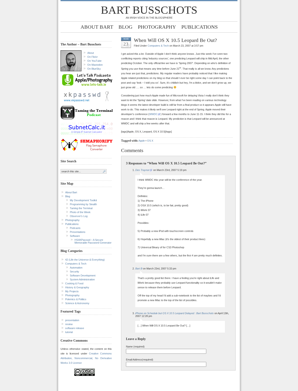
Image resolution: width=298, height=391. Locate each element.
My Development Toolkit (83, 200)
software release (74, 328)
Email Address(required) (139, 359)
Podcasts (75, 228)
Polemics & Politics (75, 299)
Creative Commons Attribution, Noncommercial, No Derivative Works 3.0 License (86, 358)
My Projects (72, 291)
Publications (199, 27)
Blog (125, 27)
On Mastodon (95, 64)
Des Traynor (142, 170)
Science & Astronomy (77, 303)
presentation (72, 320)
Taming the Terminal (81, 208)
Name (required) (135, 346)
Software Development (82, 275)
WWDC (153, 114)
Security (74, 271)
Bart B (138, 268)
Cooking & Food (74, 283)
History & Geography (77, 287)
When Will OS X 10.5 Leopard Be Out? (175, 40)
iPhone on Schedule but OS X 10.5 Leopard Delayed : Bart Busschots (174, 313)
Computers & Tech (75, 263)
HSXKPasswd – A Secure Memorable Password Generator (93, 241)
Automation (76, 267)
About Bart (97, 27)
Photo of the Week (80, 212)
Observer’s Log (79, 216)
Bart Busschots (149, 10)
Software (75, 236)
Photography (157, 27)
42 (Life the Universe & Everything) (85, 259)
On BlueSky (94, 68)
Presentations (77, 232)
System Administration (82, 279)
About (90, 52)
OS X (150, 140)
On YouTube (94, 60)
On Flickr (92, 56)
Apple (142, 140)
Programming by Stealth (83, 204)
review (69, 324)
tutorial (69, 332)
